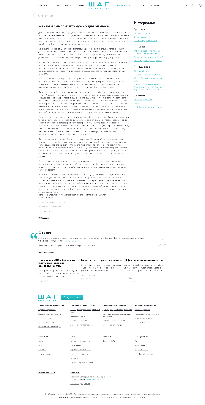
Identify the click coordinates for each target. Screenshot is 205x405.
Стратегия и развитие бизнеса (82, 362)
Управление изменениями (80, 349)
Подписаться (72, 297)
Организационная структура (49, 327)
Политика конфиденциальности (79, 398)
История (41, 345)
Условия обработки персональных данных (131, 398)
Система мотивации (46, 322)
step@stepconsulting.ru (96, 379)
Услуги (56, 6)
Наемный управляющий (145, 40)
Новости (139, 6)
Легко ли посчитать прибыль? (148, 57)
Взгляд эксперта (122, 6)
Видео (151, 354)
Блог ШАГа (139, 354)
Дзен (81, 383)
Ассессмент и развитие (144, 318)
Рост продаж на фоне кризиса (148, 60)
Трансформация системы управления (117, 310)
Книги (146, 354)
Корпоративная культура (112, 325)
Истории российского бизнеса (148, 74)
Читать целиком (71, 241)
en (185, 5)
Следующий (161, 244)
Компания (43, 6)
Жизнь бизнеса (140, 345)
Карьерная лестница (143, 322)
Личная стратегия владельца (81, 325)
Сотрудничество (44, 354)
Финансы (74, 358)
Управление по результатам (49, 314)
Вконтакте (74, 383)
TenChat (87, 383)
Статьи (45, 15)
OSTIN (137, 103)
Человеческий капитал (79, 354)
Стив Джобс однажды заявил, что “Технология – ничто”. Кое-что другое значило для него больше (149, 87)
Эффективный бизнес (78, 345)
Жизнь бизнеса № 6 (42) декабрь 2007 (149, 79)
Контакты (154, 6)
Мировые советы (141, 349)
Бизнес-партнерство (78, 320)
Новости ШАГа (108, 341)
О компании (43, 341)
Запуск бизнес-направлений (113, 320)
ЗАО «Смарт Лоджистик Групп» (148, 107)
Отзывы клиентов (46, 372)
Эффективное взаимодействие (147, 314)
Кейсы (68, 6)
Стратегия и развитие (47, 310)
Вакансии (42, 349)
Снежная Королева (143, 99)
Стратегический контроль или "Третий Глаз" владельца (148, 52)
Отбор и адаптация (143, 37)
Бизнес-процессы (142, 33)
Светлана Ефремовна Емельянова (52, 202)
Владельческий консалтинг (81, 341)
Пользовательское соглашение (103, 398)
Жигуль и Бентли (142, 71)
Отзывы (80, 6)
